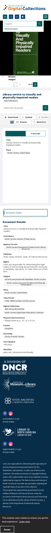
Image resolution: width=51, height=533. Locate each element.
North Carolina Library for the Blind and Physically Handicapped (26, 284)
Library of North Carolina (14, 336)
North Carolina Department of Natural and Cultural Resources (26, 248)
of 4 (30, 84)
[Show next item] (35, 84)
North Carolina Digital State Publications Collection (24, 312)
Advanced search (11, 28)
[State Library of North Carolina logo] (19, 432)
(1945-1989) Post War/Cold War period (20, 301)
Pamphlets (9, 328)
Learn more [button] (24, 522)
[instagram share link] (11, 413)
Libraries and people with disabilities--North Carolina (25, 279)
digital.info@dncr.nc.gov (12, 449)
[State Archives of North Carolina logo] (19, 400)
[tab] (16, 133)
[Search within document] (45, 108)
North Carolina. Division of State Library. (20, 239)
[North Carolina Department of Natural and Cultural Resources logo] (15, 367)
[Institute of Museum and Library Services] (19, 384)
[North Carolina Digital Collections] (24, 7)
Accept (7, 529)
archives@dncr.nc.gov (11, 419)
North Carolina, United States (18, 153)
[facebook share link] (5, 413)
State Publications (11, 101)
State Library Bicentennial (14, 309)
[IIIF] (12, 122)
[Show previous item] (15, 84)
